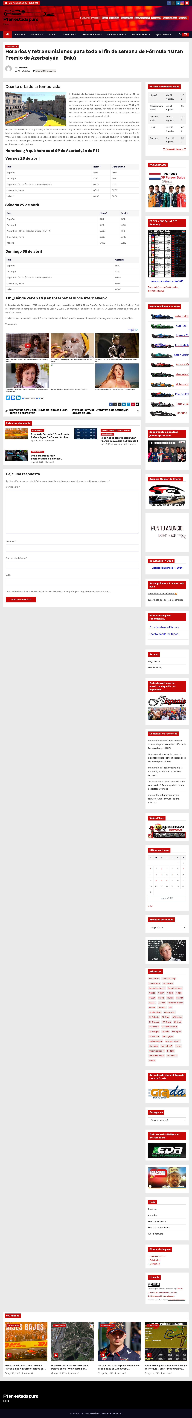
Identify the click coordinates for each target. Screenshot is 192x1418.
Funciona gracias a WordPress (82, 1413)
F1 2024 (152, 1002)
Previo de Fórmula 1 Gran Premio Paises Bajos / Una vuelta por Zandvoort (70, 1368)
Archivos (19, 34)
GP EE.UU (177, 1022)
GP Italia (165, 1031)
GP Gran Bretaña (169, 1026)
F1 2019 (179, 993)
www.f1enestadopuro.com (176, 1300)
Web (8, 574)
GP (170, 1007)
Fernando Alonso (170, 18)
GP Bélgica (177, 1017)
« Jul (150, 906)
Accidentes (154, 978)
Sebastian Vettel (156, 1055)
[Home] (7, 34)
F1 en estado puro (20, 19)
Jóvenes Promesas (91, 34)
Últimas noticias (124, 430)
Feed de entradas (157, 1221)
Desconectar (155, 667)
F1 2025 (162, 1002)
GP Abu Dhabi (155, 1012)
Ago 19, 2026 (153, 1373)
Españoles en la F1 (142, 18)
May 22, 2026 (37, 462)
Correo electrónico (16, 558)
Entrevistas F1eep (116, 34)
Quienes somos (157, 1256)
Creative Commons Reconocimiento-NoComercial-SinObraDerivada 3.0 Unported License (165, 1292)
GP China (166, 1022)
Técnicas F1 (156, 18)
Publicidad (155, 1260)
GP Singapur (167, 1036)
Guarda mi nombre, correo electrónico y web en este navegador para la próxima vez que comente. (59, 591)
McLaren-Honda (172, 1041)
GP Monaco (154, 1036)
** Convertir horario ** (174, 149)
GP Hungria (154, 1031)
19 (161, 880)
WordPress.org (155, 1233)
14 (172, 875)
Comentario (13, 486)
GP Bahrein (154, 1017)
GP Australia (169, 1012)
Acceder (152, 1215)
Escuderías (114, 18)
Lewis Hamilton (155, 1041)
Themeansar (117, 1413)
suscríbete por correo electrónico (165, 599)
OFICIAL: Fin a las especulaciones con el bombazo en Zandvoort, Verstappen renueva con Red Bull (119, 1368)
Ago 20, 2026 (37, 440)
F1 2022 (170, 998)
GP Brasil (165, 1017)
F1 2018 (170, 993)
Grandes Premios (108, 430)
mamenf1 (23, 68)
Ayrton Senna (163, 34)
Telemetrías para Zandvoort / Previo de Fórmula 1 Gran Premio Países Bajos (166, 1368)
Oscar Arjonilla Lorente (125, 444)
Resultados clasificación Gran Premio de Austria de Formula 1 (119, 439)
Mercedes (153, 1046)
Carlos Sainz (154, 983)
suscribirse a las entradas (161, 593)
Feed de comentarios (159, 1227)
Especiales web (175, 988)
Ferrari (152, 1007)
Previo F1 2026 (60, 1325)
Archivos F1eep (127, 18)
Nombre (11, 541)
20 (167, 880)
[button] (180, 34)
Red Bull (170, 1051)
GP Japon (176, 1031)
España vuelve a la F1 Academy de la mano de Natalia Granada (165, 771)
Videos (152, 1060)
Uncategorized (12, 46)
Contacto (155, 1263)
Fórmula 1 (183, 18)
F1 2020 (152, 998)
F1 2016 (152, 993)
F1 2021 (161, 998)
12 (161, 875)
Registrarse (154, 661)
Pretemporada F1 (156, 1051)
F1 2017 (161, 993)
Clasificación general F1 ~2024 (167, 567)
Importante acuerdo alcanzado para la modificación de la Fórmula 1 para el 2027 (167, 744)
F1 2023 (179, 998)
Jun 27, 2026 (107, 444)
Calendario (68, 34)
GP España (154, 1026)
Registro (152, 1209)
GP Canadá (154, 1022)
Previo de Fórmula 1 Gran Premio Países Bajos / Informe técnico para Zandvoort (50, 437)
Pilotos (104, 18)
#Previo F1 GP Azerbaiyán (46, 71)
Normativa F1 (167, 1046)
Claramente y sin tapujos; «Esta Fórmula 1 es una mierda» (163, 799)
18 (156, 880)
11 (156, 875)
